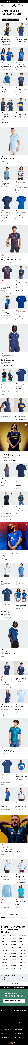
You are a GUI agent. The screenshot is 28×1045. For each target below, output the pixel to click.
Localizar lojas (17, 1022)
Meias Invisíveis (12, 947)
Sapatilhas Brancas (13, 953)
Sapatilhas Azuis (13, 941)
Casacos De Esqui (13, 959)
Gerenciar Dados (18, 1029)
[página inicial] (14, 6)
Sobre (2, 1018)
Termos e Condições (6, 1037)
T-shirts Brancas (12, 935)
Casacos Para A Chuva (13, 950)
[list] (11, 19)
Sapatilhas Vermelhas (13, 965)
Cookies (3, 1033)
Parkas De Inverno (4, 935)
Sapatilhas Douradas (13, 944)
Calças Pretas (13, 938)
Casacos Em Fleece (22, 953)
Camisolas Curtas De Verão (4, 944)
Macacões (3, 938)
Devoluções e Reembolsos (20, 1010)
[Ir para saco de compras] (25, 5)
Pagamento (16, 1018)
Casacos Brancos (21, 959)
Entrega (3, 1010)
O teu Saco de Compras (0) (18, 987)
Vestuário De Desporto (13, 956)
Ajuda (2, 1022)
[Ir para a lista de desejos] (6, 5)
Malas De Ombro (12, 968)
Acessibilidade (17, 1037)
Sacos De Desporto (3, 953)
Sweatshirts (4, 962)
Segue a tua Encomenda (6, 1014)
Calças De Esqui (12, 962)
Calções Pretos (21, 965)
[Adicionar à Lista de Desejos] (11, 24)
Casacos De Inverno (22, 941)
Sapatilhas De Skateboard (22, 938)
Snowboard (4, 959)
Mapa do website (18, 1014)
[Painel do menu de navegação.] (2, 5)
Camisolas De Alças (4, 950)
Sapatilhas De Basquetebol (22, 962)
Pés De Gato (22, 950)
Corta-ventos (4, 965)
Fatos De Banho (3, 956)
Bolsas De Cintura (3, 941)
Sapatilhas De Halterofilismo (23, 956)
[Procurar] (22, 5)
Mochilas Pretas (21, 947)
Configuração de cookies (7, 1029)
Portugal (16, 1042)
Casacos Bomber (3, 947)
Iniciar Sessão (7, 987)
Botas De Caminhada (22, 944)
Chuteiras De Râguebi (22, 935)
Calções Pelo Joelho (4, 968)
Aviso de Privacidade (19, 1033)
